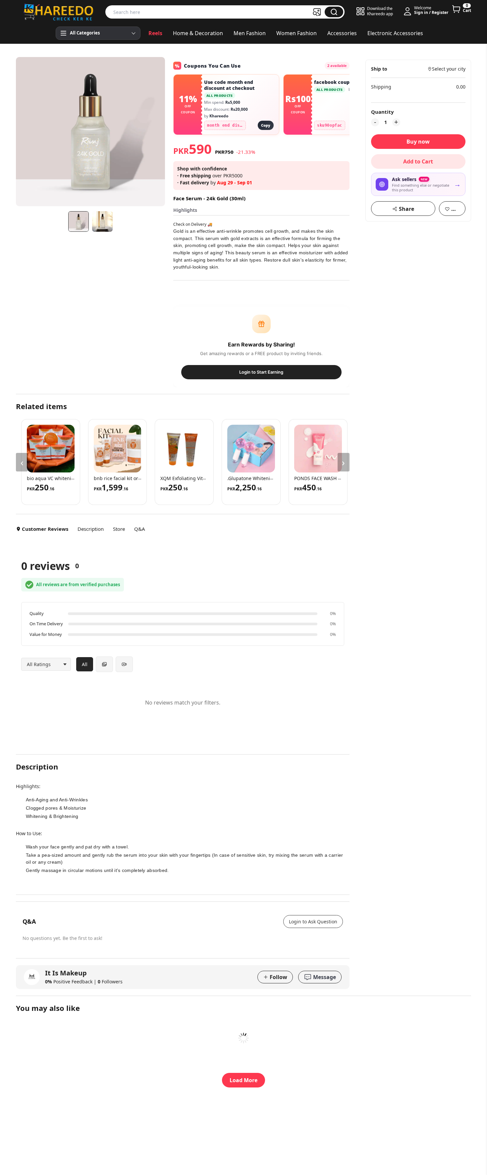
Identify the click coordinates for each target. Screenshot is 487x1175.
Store (119, 529)
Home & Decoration (198, 33)
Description (91, 529)
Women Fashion (296, 33)
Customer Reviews (45, 529)
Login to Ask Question (313, 921)
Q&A (139, 529)
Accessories (342, 33)
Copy (265, 125)
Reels (155, 33)
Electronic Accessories (395, 33)
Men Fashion (250, 33)
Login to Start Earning (261, 372)
